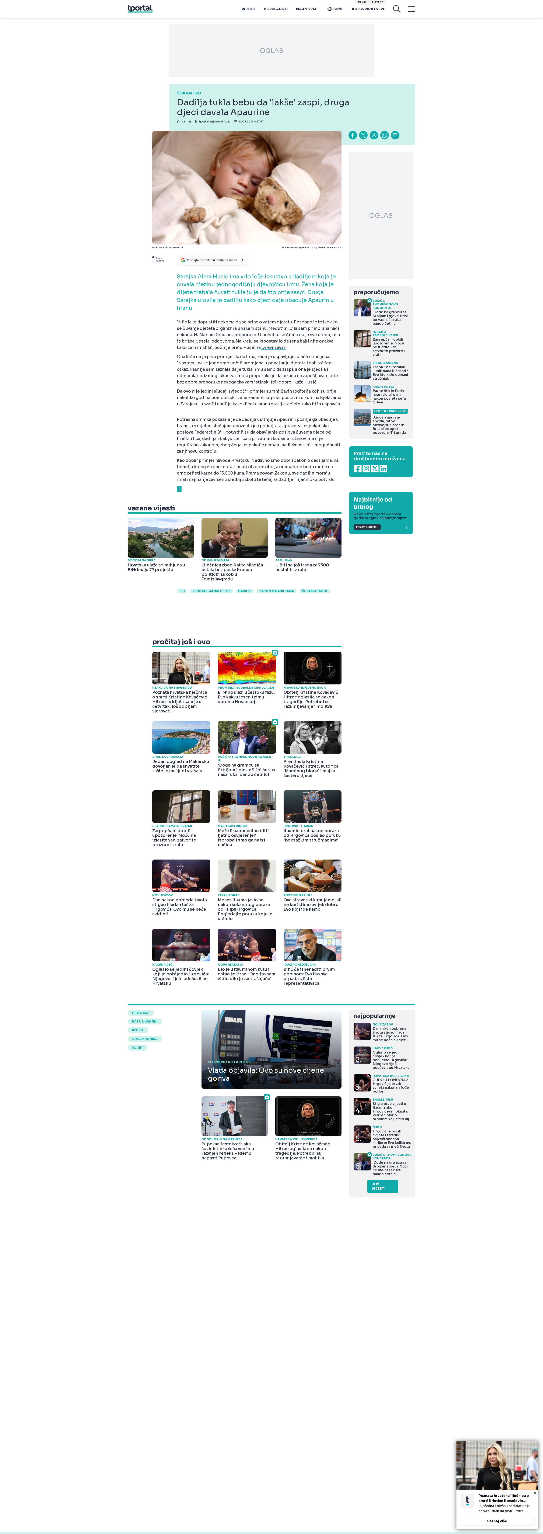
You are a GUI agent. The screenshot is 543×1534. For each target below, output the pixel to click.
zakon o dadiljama (276, 591)
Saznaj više (497, 1521)
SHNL (338, 9)
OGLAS (271, 51)
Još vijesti (378, 1186)
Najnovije (307, 9)
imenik (361, 2)
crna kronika (145, 1039)
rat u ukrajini (144, 1021)
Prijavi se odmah (367, 527)
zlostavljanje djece (211, 591)
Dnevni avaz (273, 347)
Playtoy (377, 2)
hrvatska (141, 1013)
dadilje (244, 591)
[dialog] (497, 1485)
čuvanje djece (315, 591)
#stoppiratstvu (369, 9)
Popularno (276, 9)
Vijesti (248, 9)
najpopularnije (374, 1016)
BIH (182, 591)
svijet (137, 1047)
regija (138, 1030)
